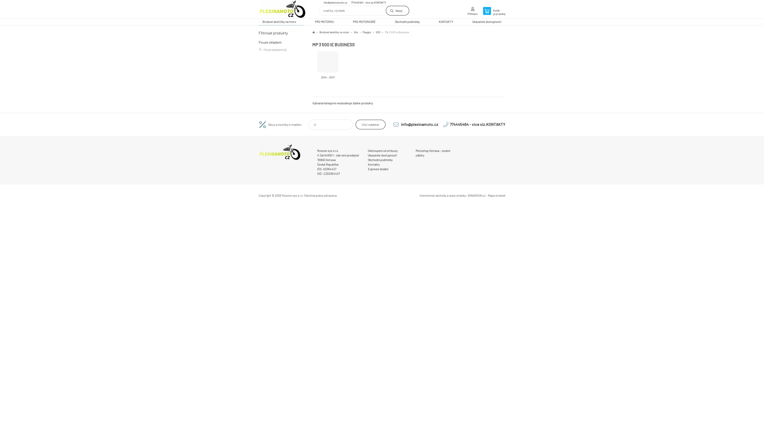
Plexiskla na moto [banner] (282, 9)
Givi (356, 32)
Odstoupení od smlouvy (383, 150)
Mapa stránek (496, 195)
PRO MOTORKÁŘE (364, 21)
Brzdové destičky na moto (279, 21)
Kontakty (374, 164)
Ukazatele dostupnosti (487, 21)
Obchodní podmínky (407, 21)
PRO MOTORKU (324, 21)
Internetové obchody (433, 195)
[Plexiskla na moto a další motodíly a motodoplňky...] (313, 32)
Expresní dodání (378, 169)
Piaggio (367, 32)
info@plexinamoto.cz (335, 2)
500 (378, 32)
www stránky (457, 195)
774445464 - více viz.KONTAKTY (368, 2)
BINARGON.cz (476, 195)
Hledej (398, 11)
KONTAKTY (446, 21)
